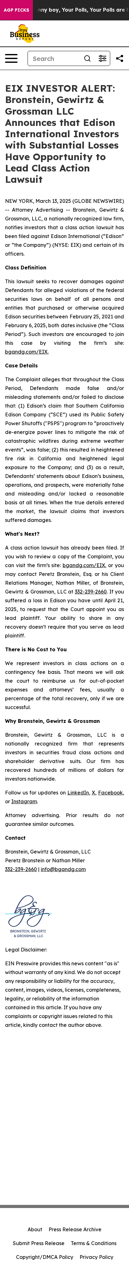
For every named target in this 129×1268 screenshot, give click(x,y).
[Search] (87, 58)
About (35, 1229)
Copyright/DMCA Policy (44, 1257)
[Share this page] (119, 58)
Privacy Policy (96, 1257)
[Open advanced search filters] (102, 58)
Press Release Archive (75, 1229)
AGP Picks (16, 10)
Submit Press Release (38, 1243)
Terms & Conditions (93, 1243)
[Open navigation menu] (11, 58)
